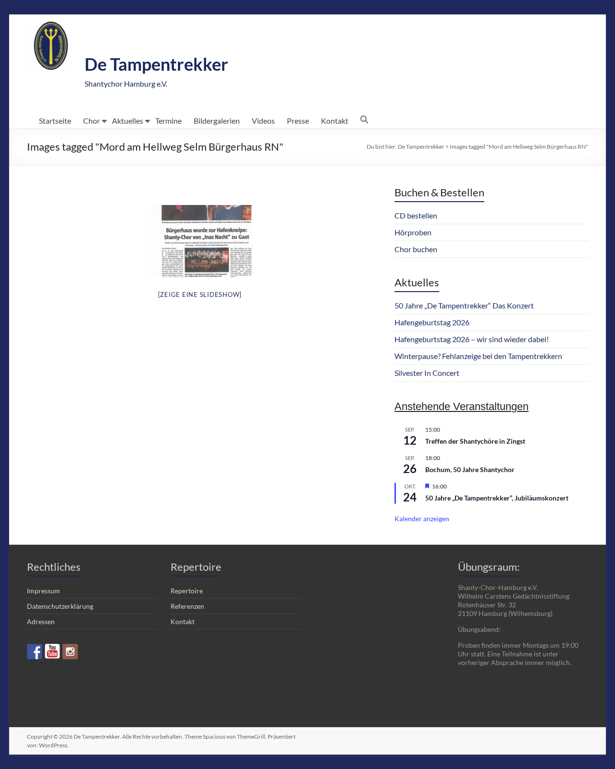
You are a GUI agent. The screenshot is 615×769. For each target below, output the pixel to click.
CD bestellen (415, 215)
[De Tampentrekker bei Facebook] (34, 651)
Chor (91, 120)
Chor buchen (415, 249)
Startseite (55, 120)
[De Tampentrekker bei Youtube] (52, 651)
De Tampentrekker (156, 64)
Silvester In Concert (426, 372)
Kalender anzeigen (421, 518)
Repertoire (187, 591)
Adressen (41, 621)
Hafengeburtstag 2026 (431, 322)
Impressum (43, 591)
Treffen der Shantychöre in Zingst (475, 441)
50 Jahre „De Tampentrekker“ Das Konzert (464, 305)
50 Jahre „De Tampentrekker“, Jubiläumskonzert (496, 498)
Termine (168, 120)
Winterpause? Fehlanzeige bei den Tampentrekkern (478, 355)
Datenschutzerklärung (60, 606)
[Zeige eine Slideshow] (200, 294)
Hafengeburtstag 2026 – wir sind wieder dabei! (471, 339)
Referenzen (187, 606)
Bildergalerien (217, 120)
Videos (263, 120)
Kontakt (334, 120)
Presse (298, 120)
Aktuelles (127, 120)
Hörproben (412, 232)
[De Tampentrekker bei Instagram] (70, 651)
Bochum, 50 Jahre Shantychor (470, 469)
